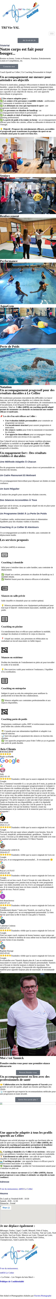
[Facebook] (28, 1286)
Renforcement (9, 216)
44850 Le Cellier (7, 1273)
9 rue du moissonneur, (9, 1268)
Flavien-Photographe (42, 1296)
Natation (6, 387)
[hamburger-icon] (52, 33)
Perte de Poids (9, 346)
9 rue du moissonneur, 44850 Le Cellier (16, 1189)
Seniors (5, 175)
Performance (9, 261)
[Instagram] (28, 1291)
